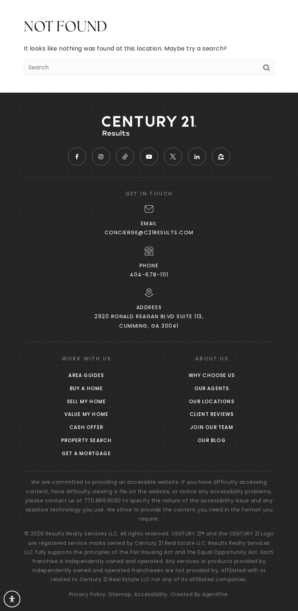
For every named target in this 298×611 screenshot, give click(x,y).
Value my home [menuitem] (86, 414)
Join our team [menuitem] (211, 427)
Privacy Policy (87, 594)
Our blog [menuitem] (212, 440)
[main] (149, 46)
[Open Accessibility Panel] (12, 599)
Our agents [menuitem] (211, 388)
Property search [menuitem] (86, 440)
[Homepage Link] (42, 14)
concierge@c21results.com (149, 232)
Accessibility (151, 594)
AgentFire (215, 594)
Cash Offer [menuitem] (86, 427)
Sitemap (120, 594)
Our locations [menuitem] (211, 401)
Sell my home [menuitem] (86, 401)
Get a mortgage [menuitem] (86, 453)
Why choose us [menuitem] (212, 375)
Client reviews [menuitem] (212, 414)
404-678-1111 (149, 274)
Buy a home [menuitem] (86, 388)
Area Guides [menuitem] (86, 375)
